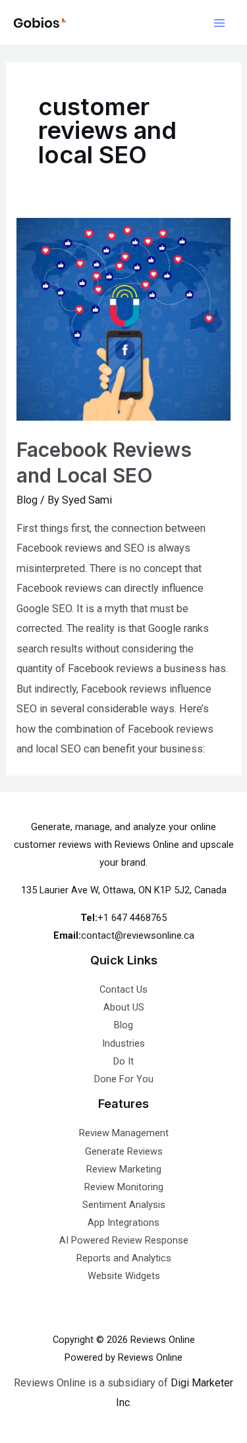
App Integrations (123, 1222)
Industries (123, 1043)
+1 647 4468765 (132, 918)
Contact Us (123, 989)
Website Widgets (124, 1276)
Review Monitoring (123, 1187)
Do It (123, 1061)
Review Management (124, 1133)
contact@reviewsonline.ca (137, 935)
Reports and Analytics (123, 1258)
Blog (27, 500)
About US (123, 1007)
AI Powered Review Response (123, 1240)
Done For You (123, 1079)
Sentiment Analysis (123, 1205)
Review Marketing (123, 1169)
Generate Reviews (124, 1151)
